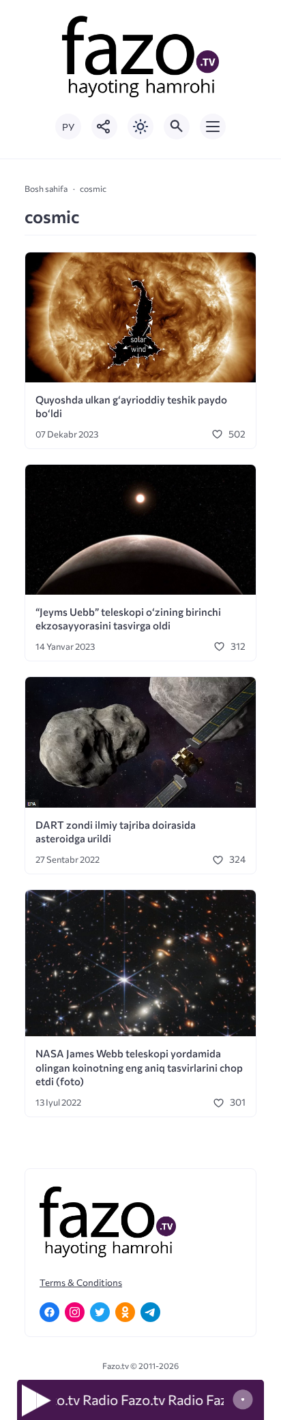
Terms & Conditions (81, 1282)
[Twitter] (100, 1312)
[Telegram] (150, 1312)
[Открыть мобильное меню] (213, 126)
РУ (68, 127)
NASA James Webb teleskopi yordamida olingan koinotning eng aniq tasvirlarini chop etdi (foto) (139, 1067)
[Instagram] (75, 1312)
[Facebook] (49, 1312)
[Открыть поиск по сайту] (177, 126)
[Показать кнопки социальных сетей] (104, 126)
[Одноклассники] (125, 1312)
